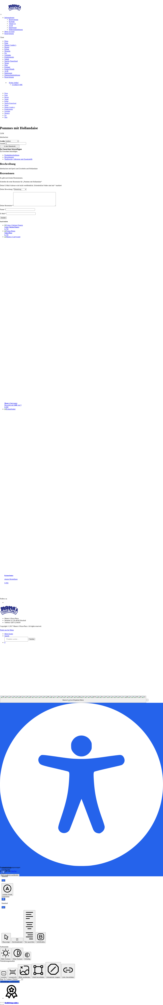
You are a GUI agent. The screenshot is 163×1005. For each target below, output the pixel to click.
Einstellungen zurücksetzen (10, 981)
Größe (2, 141)
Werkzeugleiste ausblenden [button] (10, 875)
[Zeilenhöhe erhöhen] (3, 899)
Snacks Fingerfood (11, 61)
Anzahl (2, 143)
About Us (12, 24)
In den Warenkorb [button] (11, 1003)
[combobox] (73, 699)
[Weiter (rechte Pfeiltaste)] (3, 1004)
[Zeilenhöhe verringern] (3, 907)
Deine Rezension (6, 206)
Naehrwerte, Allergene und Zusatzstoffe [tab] (18, 159)
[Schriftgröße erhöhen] (3, 872)
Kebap (6, 49)
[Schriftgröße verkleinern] (3, 880)
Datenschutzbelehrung (12, 75)
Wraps (6, 63)
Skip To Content (6, 979)
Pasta (6, 43)
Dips (6, 65)
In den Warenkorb (9, 146)
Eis (5, 53)
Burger (6, 47)
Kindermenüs (9, 57)
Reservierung (13, 20)
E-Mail (3, 214)
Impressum (13, 28)
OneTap (14, 871)
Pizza (6, 41)
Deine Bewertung (7, 189)
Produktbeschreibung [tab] (11, 155)
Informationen (9, 18)
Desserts (7, 51)
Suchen (31, 639)
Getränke (7, 55)
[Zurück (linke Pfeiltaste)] (1, 1004)
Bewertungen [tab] (9, 157)
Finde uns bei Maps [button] (7, 630)
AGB (11, 26)
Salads (6, 59)
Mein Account (9, 32)
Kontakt (12, 22)
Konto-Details (9, 69)
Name (3, 209)
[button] (11, 149)
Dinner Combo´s (10, 45)
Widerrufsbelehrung (16, 30)
